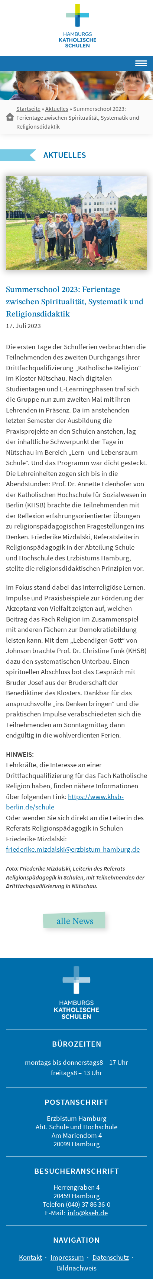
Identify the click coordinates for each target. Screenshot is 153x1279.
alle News (74, 921)
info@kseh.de (88, 1212)
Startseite (28, 108)
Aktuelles (56, 108)
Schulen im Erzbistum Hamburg (77, 25)
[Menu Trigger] (119, 62)
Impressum (67, 1257)
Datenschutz (110, 1257)
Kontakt (30, 1257)
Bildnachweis (77, 1267)
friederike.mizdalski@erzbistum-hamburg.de (73, 849)
